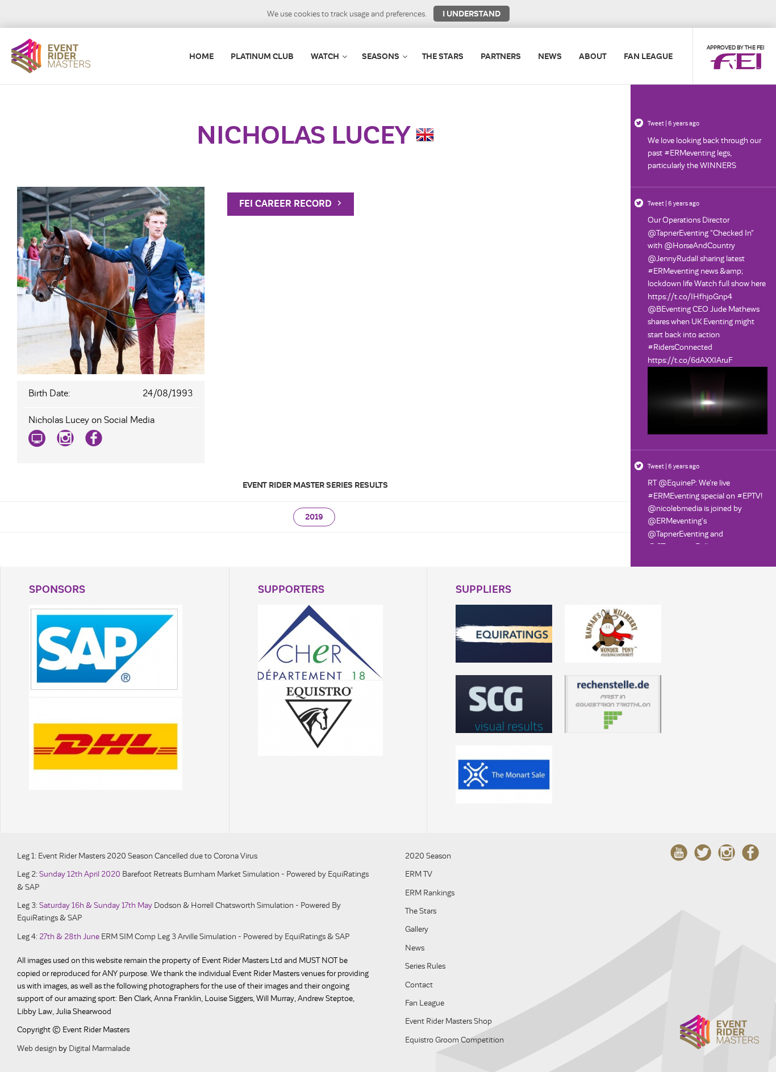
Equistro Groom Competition (454, 1040)
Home (201, 56)
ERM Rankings (429, 893)
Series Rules (425, 966)
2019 (314, 517)
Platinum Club (262, 56)
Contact (419, 985)
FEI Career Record (286, 204)
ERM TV (418, 874)
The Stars (443, 56)
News (550, 56)
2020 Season (428, 856)
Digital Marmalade (99, 1048)
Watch (325, 56)
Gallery (416, 929)
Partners (501, 56)
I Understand (471, 13)
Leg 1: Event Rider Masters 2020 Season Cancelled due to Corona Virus (137, 856)
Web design (37, 1048)
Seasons (380, 56)
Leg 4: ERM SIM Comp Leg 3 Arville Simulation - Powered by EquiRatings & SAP (183, 936)
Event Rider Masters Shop (448, 1021)
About (593, 56)
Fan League (648, 56)
